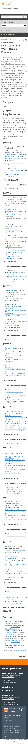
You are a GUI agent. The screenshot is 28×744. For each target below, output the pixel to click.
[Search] (25, 25)
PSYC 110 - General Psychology (14, 226)
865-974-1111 (10, 680)
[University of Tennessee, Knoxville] (8, 4)
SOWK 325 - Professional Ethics (14, 465)
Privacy (11, 732)
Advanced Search (6, 30)
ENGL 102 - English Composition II (15, 211)
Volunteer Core (12, 623)
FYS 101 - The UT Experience (13, 170)
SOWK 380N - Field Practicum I (14, 469)
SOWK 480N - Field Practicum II (14, 515)
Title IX (6, 736)
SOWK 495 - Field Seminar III (13, 571)
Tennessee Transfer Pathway (14, 730)
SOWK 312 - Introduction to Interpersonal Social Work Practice (14, 491)
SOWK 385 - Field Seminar (13, 473)
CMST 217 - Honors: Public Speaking (15, 241)
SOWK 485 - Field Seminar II (13, 519)
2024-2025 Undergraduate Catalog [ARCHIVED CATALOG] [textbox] (14, 17)
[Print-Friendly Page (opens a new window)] (24, 40)
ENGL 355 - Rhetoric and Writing (14, 215)
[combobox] (14, 16)
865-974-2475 (11, 702)
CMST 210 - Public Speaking (13, 237)
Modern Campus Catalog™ (18, 743)
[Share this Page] (22, 40)
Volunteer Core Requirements (17, 650)
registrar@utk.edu (11, 682)
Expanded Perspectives (13, 294)
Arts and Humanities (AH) (13, 158)
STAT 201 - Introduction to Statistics (15, 310)
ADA (5, 732)
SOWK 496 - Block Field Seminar (14, 577)
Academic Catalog (10, 9)
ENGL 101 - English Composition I (14, 163)
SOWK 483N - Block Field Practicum (16, 564)
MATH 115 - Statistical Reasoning (14, 306)
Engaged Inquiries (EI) (12, 348)
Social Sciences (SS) (11, 356)
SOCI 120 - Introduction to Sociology (16, 321)
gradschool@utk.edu (12, 704)
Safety (17, 732)
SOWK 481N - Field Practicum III (14, 558)
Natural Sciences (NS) (12, 151)
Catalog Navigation (8, 34)
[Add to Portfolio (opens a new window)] (20, 40)
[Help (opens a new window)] (26, 40)
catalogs (5, 739)
